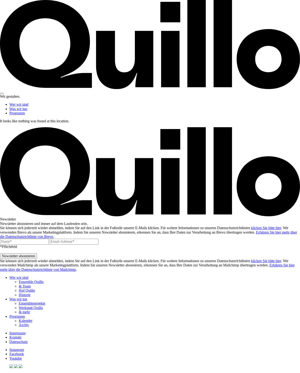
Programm (17, 113)
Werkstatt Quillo (31, 308)
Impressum (17, 333)
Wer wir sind (18, 104)
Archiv (24, 325)
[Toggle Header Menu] (2, 93)
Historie (24, 295)
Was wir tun (18, 109)
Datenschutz (18, 342)
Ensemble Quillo (31, 282)
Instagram (16, 350)
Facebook (16, 354)
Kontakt (15, 337)
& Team (25, 286)
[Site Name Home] (150, 88)
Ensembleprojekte (32, 303)
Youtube (15, 358)
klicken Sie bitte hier (266, 228)
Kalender (25, 321)
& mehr (24, 312)
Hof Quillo (27, 290)
